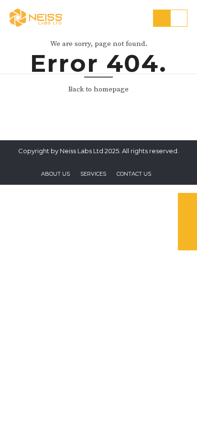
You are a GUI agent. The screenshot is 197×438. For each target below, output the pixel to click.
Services (93, 173)
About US (55, 173)
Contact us (134, 173)
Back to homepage (98, 89)
